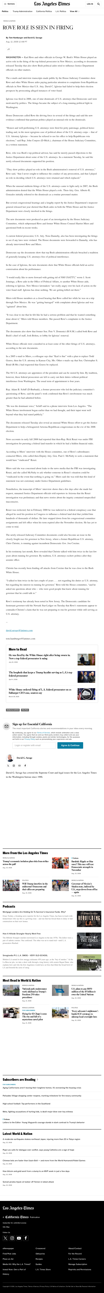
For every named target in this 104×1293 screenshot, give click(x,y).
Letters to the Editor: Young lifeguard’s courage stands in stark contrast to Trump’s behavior (44, 1123)
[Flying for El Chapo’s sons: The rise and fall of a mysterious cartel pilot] (11, 1012)
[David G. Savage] (10, 758)
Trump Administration (22, 11)
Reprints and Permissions (79, 1270)
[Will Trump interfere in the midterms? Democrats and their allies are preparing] (11, 885)
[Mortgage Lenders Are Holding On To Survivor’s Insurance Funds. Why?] (89, 919)
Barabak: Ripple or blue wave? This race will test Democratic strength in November (83, 866)
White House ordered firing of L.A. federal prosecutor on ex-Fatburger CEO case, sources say (40, 691)
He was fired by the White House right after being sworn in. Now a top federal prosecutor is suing (39, 656)
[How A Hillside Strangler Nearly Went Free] (89, 941)
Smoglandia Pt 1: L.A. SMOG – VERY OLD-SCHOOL (25, 955)
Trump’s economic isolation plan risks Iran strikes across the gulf (25, 863)
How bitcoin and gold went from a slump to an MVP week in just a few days (36, 1171)
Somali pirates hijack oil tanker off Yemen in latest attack (28, 1182)
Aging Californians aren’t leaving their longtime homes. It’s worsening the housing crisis (42, 1088)
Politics (5, 11)
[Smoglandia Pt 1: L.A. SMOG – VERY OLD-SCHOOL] (89, 962)
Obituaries (40, 1254)
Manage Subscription (77, 1264)
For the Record (75, 1254)
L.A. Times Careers (77, 1259)
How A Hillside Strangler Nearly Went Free (22, 934)
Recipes (39, 1259)
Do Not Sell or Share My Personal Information (81, 1286)
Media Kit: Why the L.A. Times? (17, 1264)
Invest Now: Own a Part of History (14, 1272)
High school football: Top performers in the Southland (26, 1104)
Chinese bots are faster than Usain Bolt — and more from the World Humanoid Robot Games (44, 1161)
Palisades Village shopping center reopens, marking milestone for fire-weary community (42, 1096)
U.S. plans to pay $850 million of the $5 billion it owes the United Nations (84, 991)
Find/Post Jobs (9, 1254)
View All (74, 11)
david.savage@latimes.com (19, 630)
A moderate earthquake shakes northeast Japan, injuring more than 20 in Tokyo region (41, 1139)
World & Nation (9, 21)
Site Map (6, 1227)
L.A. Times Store (43, 1270)
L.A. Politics (61, 11)
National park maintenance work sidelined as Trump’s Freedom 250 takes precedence (34, 993)
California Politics (44, 11)
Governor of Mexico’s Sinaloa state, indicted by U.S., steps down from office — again (85, 888)
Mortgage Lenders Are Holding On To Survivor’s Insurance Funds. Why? (34, 912)
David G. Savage (24, 758)
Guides (39, 1264)
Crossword (40, 1249)
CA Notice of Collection (57, 1286)
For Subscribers (28, 1010)
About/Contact (75, 1249)
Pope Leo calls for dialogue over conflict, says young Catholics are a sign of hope (38, 1150)
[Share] (9, 49)
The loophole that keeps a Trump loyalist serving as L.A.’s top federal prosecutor (40, 674)
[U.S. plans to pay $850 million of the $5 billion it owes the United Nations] (60, 990)
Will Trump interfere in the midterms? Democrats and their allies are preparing (35, 886)
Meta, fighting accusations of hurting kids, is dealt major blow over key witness (38, 1112)
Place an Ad (8, 1259)
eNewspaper (8, 1249)
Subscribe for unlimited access (14, 1223)
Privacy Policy (30, 739)
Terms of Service (43, 733)
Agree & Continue (70, 745)
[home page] (52, 4)
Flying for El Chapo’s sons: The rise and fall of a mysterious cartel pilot (34, 1016)
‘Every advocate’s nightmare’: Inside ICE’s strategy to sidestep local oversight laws (85, 1014)
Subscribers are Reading (19, 1079)
